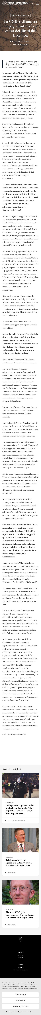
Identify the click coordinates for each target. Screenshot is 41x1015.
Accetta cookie (20, 994)
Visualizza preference (20, 1006)
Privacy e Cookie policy (13, 1012)
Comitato (20, 952)
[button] (37, 4)
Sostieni (20, 964)
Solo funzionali (20, 1000)
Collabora (20, 967)
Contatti (20, 957)
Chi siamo (20, 955)
